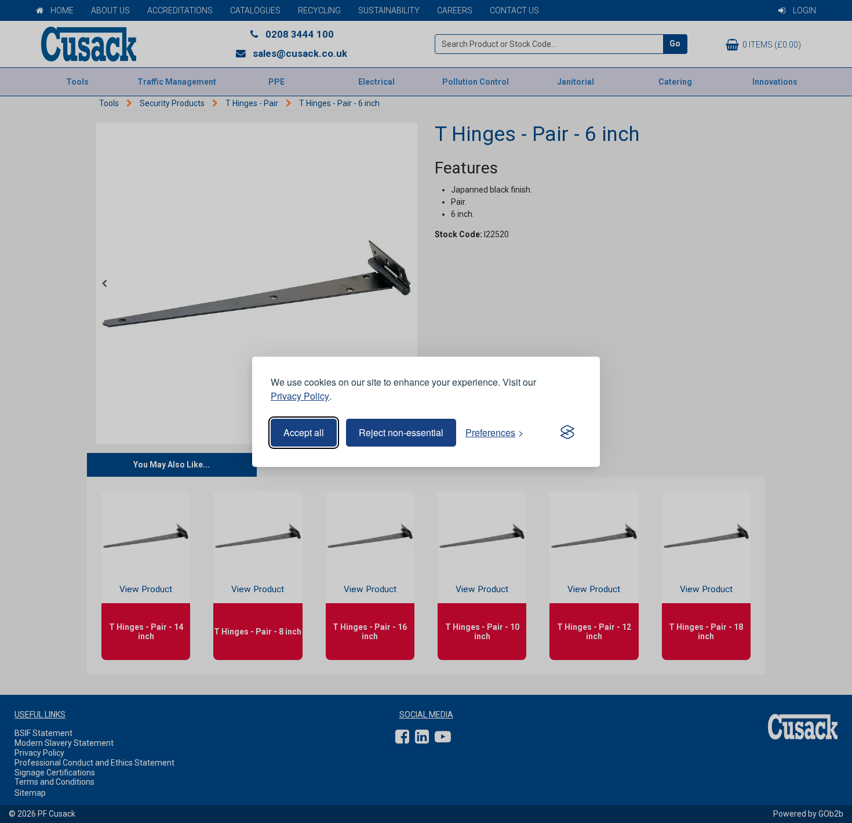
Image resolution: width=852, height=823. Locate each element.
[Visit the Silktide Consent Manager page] (567, 433)
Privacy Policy (300, 396)
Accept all (303, 432)
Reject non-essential (401, 432)
